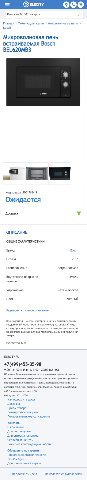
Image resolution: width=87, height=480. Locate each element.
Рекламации (15, 459)
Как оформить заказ (21, 399)
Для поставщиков (19, 431)
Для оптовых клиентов (22, 435)
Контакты (13, 423)
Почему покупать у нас (23, 412)
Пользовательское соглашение (28, 416)
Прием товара (16, 408)
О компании (15, 427)
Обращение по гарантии (24, 450)
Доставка (13, 403)
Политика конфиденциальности (29, 444)
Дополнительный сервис (24, 463)
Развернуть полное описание (27, 310)
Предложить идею (24, 474)
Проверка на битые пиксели (26, 454)
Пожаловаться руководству (63, 474)
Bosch (74, 250)
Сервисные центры (20, 440)
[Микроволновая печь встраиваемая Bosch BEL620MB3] (43, 108)
